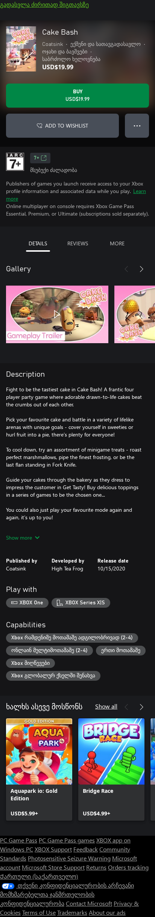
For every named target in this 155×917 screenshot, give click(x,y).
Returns (96, 867)
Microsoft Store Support (53, 867)
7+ (36, 158)
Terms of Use (39, 912)
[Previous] (126, 269)
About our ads (107, 912)
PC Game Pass (18, 840)
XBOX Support (53, 849)
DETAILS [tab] (38, 243)
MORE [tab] (117, 243)
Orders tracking (128, 867)
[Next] (141, 269)
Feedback (85, 849)
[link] (39, 769)
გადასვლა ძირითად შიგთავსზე (44, 4)
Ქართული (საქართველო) (39, 876)
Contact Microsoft (89, 903)
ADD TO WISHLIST (66, 125)
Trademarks (72, 912)
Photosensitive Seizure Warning (69, 858)
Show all (106, 706)
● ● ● (137, 125)
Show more (19, 537)
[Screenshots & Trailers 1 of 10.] (57, 314)
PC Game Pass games (67, 840)
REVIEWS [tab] (77, 243)
